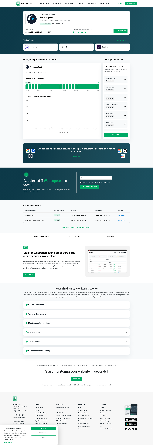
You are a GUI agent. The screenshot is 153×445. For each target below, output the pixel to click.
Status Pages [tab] (111, 236)
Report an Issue (120, 30)
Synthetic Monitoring (41, 418)
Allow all (43, 428)
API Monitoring (39, 415)
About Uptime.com (105, 410)
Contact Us (103, 415)
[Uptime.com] (15, 398)
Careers (102, 413)
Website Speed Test (62, 407)
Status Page (42, 72)
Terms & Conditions (104, 182)
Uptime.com (17, 404)
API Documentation (84, 415)
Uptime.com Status (84, 426)
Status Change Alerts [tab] (76, 236)
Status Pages (39, 407)
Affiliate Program (61, 423)
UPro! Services (61, 421)
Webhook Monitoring (41, 423)
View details (121, 215)
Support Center (83, 410)
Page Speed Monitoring (42, 421)
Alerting (37, 410)
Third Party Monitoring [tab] (41, 236)
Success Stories (83, 423)
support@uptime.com (19, 417)
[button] (76, 305)
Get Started (76, 157)
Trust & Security (105, 418)
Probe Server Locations (85, 418)
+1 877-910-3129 (18, 415)
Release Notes (83, 413)
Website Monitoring (41, 413)
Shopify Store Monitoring (64, 415)
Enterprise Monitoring (63, 418)
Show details (8, 442)
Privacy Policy (104, 421)
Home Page (31, 72)
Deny (43, 437)
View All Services (121, 40)
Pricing (102, 407)
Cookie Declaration (106, 429)
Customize (42, 433)
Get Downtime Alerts (89, 187)
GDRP (102, 426)
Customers (81, 421)
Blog (79, 407)
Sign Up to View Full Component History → (77, 227)
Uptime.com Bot (83, 429)
